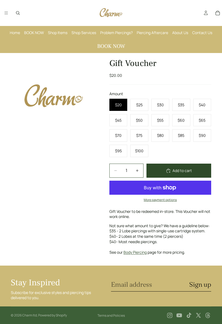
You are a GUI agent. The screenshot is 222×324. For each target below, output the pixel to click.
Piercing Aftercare (152, 32)
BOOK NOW (34, 32)
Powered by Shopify (52, 315)
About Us (180, 32)
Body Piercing (135, 252)
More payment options (160, 200)
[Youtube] (179, 315)
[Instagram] (169, 315)
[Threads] (208, 315)
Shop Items (57, 32)
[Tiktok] (189, 315)
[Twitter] (198, 315)
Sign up (200, 284)
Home (15, 32)
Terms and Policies (111, 315)
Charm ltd (29, 315)
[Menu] (6, 13)
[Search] (18, 13)
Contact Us (202, 32)
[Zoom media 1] (53, 95)
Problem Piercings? (116, 32)
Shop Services (83, 32)
